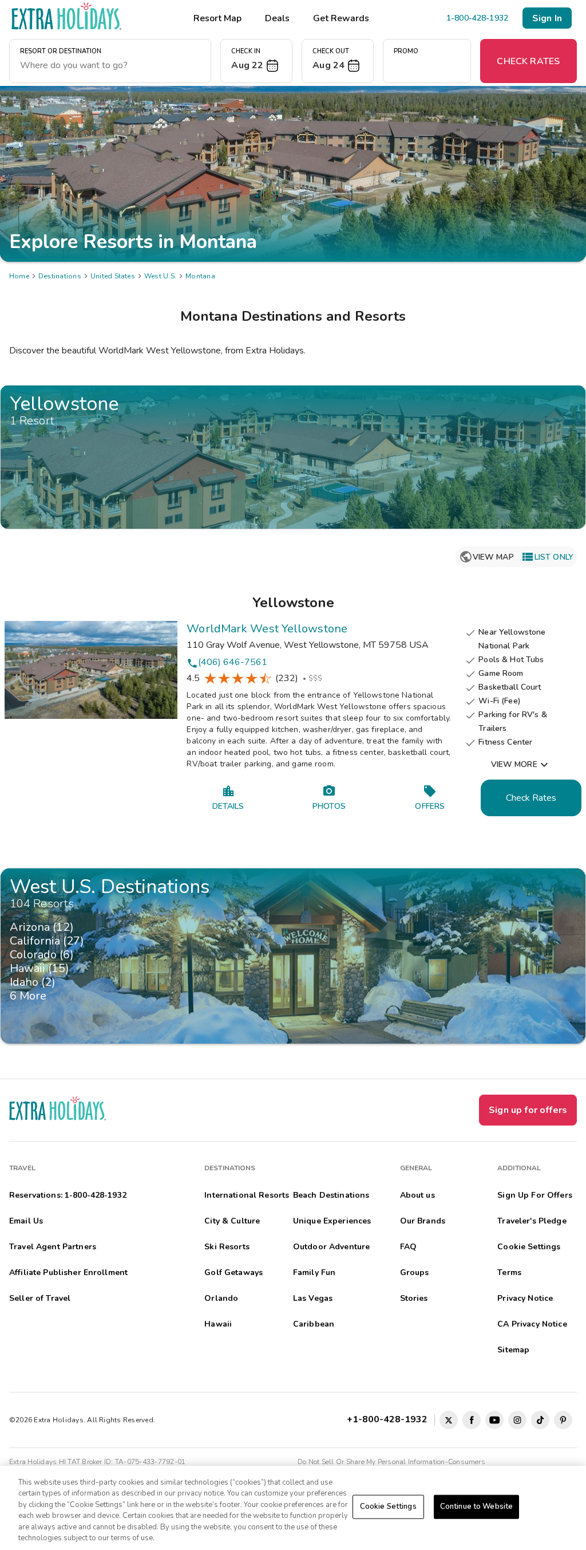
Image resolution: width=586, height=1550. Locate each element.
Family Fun (314, 1272)
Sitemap (513, 1349)
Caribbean (313, 1324)
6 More (31, 996)
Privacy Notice (525, 1298)
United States (112, 276)
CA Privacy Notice (532, 1324)
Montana (200, 276)
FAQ (408, 1246)
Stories (414, 1298)
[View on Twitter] (449, 1420)
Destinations (59, 276)
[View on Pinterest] (563, 1420)
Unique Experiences (332, 1220)
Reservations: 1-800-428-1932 (67, 1195)
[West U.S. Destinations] (293, 956)
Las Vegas (312, 1298)
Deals (277, 18)
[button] (256, 61)
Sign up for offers (528, 1110)
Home (19, 276)
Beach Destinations (331, 1195)
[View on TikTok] (540, 1420)
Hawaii (218, 1324)
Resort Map (217, 18)
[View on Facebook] (471, 1420)
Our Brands (422, 1220)
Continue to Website (476, 1506)
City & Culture (232, 1220)
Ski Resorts (227, 1246)
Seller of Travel (39, 1298)
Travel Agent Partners (52, 1246)
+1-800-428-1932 (389, 1419)
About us (417, 1195)
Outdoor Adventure (331, 1246)
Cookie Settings (388, 1506)
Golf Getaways (233, 1272)
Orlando (221, 1298)
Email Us (26, 1220)
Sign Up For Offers (534, 1195)
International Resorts (246, 1195)
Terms (509, 1272)
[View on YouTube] (494, 1420)
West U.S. (160, 276)
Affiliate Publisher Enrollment (68, 1272)
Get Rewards (341, 18)
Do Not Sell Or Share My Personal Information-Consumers (391, 1461)
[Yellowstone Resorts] (293, 457)
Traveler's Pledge (531, 1220)
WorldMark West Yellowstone (267, 628)
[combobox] (110, 65)
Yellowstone (293, 602)
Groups (414, 1272)
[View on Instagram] (517, 1420)
